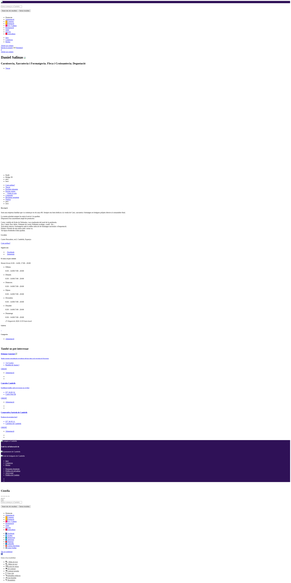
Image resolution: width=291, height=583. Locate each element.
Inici (7, 38)
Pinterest (10, 542)
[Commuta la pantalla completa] (6, 496)
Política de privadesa (12, 471)
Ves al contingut (6, 552)
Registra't (19, 48)
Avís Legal (9, 473)
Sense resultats (24, 11)
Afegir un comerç (7, 46)
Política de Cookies (12, 475)
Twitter (9, 536)
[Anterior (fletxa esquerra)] (2, 498)
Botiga (7, 42)
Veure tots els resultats (9, 11)
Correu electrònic (13, 546)
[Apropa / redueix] (9, 496)
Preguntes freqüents (12, 469)
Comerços (9, 40)
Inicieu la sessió (7, 48)
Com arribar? (5, 243)
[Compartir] (4, 496)
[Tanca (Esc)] (2, 496)
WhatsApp (11, 538)
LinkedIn (10, 544)
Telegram (10, 540)
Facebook (10, 533)
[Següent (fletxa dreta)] (4, 498)
